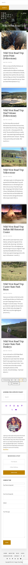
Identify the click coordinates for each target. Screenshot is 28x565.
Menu (24, 13)
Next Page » (15, 384)
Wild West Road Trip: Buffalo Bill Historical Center (13, 229)
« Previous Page (6, 380)
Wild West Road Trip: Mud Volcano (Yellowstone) (13, 113)
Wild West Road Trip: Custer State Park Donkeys (13, 344)
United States (7, 62)
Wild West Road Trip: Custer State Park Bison (13, 287)
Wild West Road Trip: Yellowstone (13, 171)
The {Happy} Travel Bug (7, 15)
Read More (5, 449)
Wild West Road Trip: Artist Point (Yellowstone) (13, 56)
